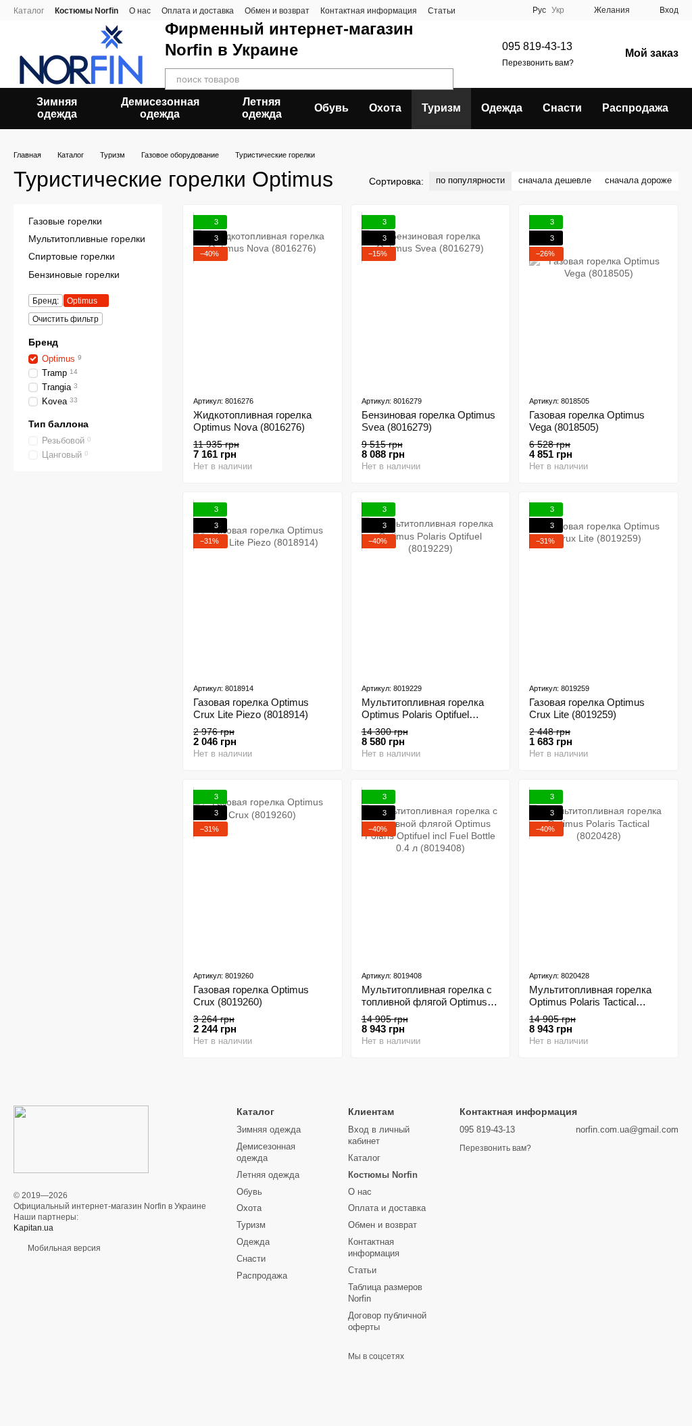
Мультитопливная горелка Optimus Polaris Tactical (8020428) (590, 1002)
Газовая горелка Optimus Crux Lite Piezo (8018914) (251, 708)
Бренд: (45, 300)
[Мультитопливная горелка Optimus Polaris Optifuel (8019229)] (431, 586)
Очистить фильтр (65, 318)
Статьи (441, 11)
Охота (385, 108)
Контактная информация (368, 11)
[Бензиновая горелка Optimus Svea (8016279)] (431, 299)
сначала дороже (638, 180)
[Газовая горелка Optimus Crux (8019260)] (262, 874)
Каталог (29, 11)
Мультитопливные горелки (86, 238)
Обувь (331, 108)
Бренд (43, 341)
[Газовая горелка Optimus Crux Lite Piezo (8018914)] (262, 586)
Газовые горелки (65, 221)
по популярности (470, 180)
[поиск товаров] (442, 79)
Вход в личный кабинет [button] (379, 1135)
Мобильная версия (63, 1248)
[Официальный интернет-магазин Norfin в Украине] (81, 1138)
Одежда (501, 108)
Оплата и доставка (198, 11)
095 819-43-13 (537, 46)
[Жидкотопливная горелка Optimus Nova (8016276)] (262, 299)
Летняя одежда (262, 108)
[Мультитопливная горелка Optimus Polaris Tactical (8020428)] (598, 874)
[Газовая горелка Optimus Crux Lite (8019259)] (598, 586)
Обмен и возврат (277, 11)
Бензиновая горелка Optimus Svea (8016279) (428, 421)
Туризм (441, 108)
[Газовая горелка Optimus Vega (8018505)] (598, 299)
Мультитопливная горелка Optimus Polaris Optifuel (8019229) (423, 714)
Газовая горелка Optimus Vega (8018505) (587, 421)
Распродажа (635, 108)
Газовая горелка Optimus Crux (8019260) (251, 995)
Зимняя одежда (56, 108)
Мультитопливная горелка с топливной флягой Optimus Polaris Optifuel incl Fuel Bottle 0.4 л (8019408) (428, 1008)
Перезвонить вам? (538, 63)
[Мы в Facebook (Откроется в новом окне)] (494, 10)
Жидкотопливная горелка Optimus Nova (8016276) (252, 421)
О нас (140, 11)
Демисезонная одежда (160, 108)
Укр (557, 10)
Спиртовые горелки (71, 256)
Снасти (562, 108)
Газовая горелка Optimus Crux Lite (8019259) (587, 708)
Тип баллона (58, 423)
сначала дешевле (554, 180)
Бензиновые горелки (74, 273)
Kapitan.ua (33, 1228)
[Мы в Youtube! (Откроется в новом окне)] (510, 10)
